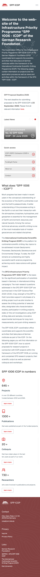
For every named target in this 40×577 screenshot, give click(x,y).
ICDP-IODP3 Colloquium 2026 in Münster (17, 154)
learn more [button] (8, 403)
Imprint (4, 533)
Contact (8, 176)
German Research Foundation (8, 550)
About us (8, 169)
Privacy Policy (7, 537)
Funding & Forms (11, 162)
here (22, 109)
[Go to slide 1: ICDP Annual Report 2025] (30, 119)
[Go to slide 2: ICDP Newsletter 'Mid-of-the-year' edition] (32, 119)
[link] (11, 5)
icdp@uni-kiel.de (8, 521)
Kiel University (7, 566)
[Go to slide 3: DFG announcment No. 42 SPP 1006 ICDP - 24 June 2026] (35, 119)
